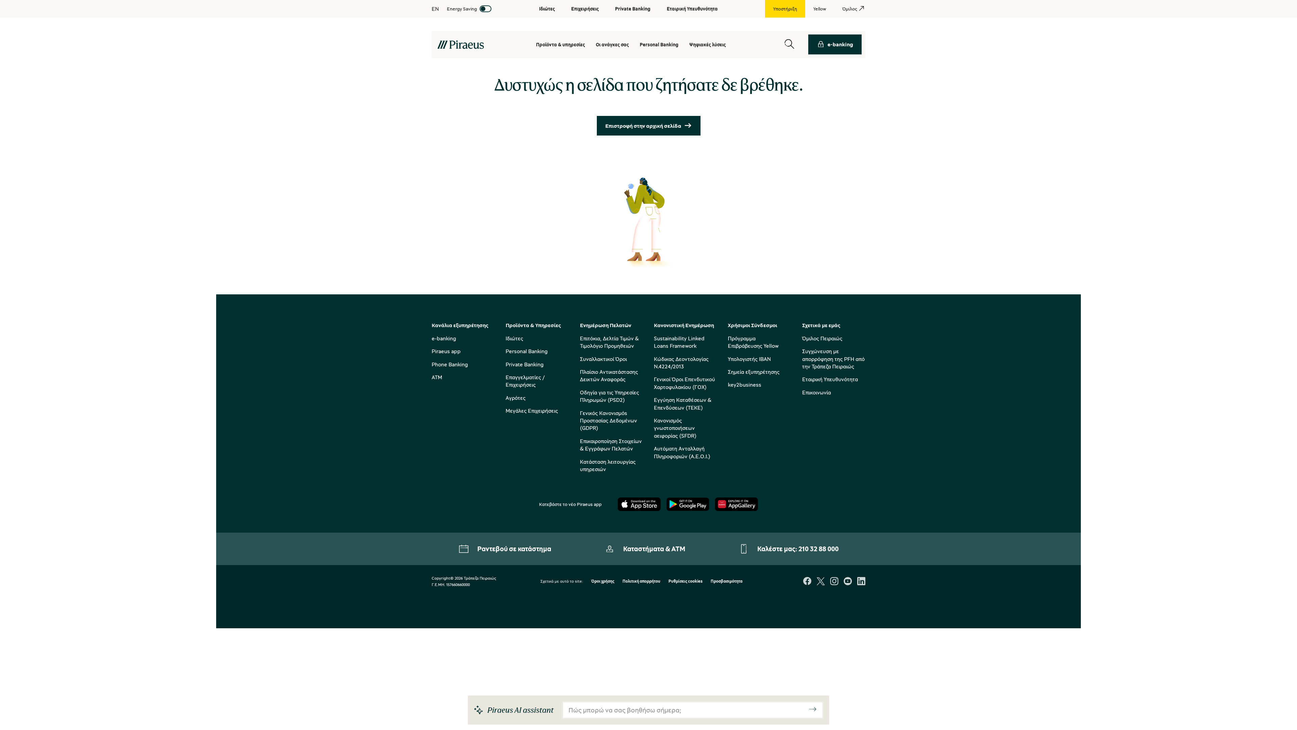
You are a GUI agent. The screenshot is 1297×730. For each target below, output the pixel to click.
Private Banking (524, 364)
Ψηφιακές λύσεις (707, 44)
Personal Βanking (659, 44)
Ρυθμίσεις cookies (685, 581)
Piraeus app (446, 351)
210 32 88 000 (818, 548)
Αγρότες (516, 398)
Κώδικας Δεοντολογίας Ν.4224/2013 (681, 362)
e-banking (840, 44)
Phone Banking (450, 364)
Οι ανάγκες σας (612, 44)
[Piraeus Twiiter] (821, 581)
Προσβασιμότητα (726, 581)
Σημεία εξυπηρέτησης (754, 371)
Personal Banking (527, 351)
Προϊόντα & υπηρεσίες (560, 44)
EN (435, 9)
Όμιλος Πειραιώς (822, 338)
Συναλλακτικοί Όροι (603, 359)
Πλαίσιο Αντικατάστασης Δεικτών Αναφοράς (609, 375)
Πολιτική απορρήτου (641, 581)
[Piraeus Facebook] (807, 581)
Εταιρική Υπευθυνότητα (830, 379)
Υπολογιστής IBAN (749, 359)
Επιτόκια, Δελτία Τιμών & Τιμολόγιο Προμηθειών (609, 342)
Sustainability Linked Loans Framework (679, 342)
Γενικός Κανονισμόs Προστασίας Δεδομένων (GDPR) (608, 420)
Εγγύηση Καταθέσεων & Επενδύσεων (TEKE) (682, 403)
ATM (437, 377)
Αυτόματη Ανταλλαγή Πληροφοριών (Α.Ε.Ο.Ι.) (682, 452)
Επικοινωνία (816, 392)
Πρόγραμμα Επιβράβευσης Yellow (753, 342)
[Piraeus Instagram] (834, 581)
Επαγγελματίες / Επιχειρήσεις (525, 380)
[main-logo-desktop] (460, 44)
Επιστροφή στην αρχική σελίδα (643, 125)
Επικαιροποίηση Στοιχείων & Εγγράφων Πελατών (611, 444)
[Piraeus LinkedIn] (861, 581)
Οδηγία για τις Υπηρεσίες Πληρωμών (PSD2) (609, 396)
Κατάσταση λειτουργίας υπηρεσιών (608, 465)
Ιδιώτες (514, 338)
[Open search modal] (789, 44)
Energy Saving (462, 8)
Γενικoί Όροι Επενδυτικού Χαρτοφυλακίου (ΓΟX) (684, 382)
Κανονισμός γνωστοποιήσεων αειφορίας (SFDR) (675, 428)
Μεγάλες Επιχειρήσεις (532, 410)
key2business (744, 384)
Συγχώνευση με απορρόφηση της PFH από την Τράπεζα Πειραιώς (833, 358)
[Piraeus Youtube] (848, 581)
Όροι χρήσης (602, 581)
